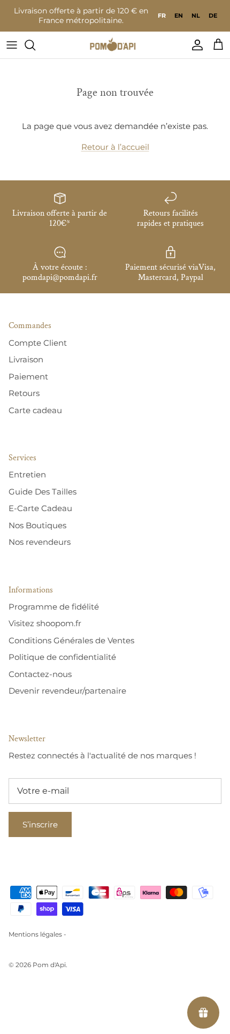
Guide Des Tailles (42, 491)
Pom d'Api (49, 965)
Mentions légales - (37, 934)
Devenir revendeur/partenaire (67, 691)
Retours (24, 393)
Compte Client (38, 343)
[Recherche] (35, 45)
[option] (178, 15)
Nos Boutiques (37, 525)
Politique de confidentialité (62, 657)
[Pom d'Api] (115, 45)
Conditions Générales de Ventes (71, 640)
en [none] (178, 15)
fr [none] (162, 15)
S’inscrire (40, 824)
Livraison (26, 359)
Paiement (28, 376)
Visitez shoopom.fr (45, 623)
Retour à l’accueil (115, 147)
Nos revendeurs (40, 542)
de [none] (213, 15)
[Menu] (12, 45)
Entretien (27, 474)
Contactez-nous (40, 674)
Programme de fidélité (54, 607)
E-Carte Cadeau (40, 508)
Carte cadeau (35, 410)
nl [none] (195, 15)
